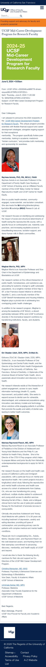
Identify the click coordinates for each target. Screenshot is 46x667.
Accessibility (11, 656)
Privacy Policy (30, 656)
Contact (25, 652)
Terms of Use (12, 659)
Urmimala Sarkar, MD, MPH (13, 585)
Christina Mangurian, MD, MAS (14, 568)
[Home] (14, 10)
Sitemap (9, 652)
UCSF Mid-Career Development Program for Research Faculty (21, 122)
